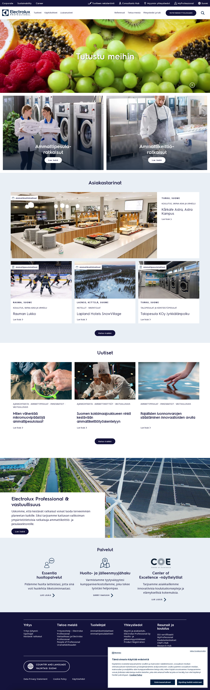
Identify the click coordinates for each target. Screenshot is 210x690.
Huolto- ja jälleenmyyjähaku (105, 573)
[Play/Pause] (192, 85)
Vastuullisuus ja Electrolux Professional (70, 638)
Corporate (7, 3)
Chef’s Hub (162, 642)
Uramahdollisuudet (66, 644)
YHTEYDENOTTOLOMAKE (181, 13)
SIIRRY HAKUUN (101, 595)
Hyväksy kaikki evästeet (190, 682)
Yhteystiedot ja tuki (152, 12)
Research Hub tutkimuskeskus (165, 647)
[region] (158, 667)
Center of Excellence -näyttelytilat (160, 575)
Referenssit (119, 12)
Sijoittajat (28, 633)
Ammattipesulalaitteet (101, 633)
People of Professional (68, 641)
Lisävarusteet (66, 12)
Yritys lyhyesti (31, 630)
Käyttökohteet (50, 12)
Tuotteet (38, 12)
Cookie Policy (60, 678)
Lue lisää (20, 531)
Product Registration (134, 641)
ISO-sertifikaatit (165, 634)
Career (39, 3)
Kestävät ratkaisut (33, 636)
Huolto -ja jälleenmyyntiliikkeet (134, 638)
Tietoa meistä (134, 12)
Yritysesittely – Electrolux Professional (70, 632)
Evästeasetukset (162, 682)
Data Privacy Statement (35, 678)
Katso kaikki (104, 333)
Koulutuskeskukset (166, 640)
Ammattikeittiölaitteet (101, 630)
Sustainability (24, 3)
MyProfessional (165, 637)
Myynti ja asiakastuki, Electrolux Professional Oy (137, 632)
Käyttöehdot (78, 678)
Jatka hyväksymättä (198, 651)
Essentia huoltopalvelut (49, 575)
